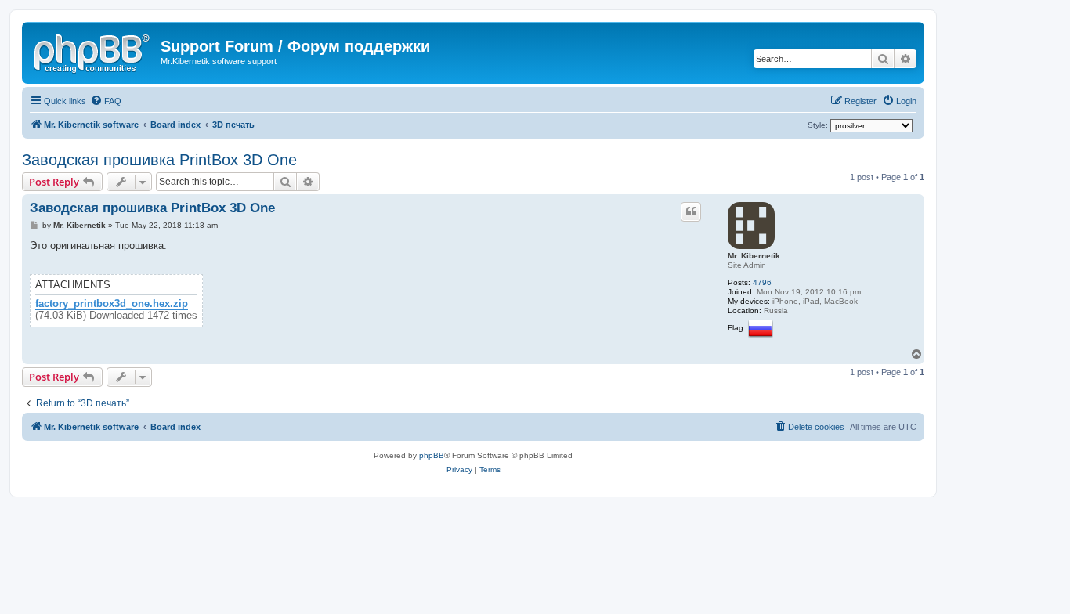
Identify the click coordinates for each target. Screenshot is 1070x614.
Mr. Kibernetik (754, 255)
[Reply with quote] (691, 211)
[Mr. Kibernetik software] (93, 51)
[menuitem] (105, 101)
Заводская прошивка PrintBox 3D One (159, 159)
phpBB (431, 455)
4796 (762, 282)
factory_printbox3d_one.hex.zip (111, 303)
